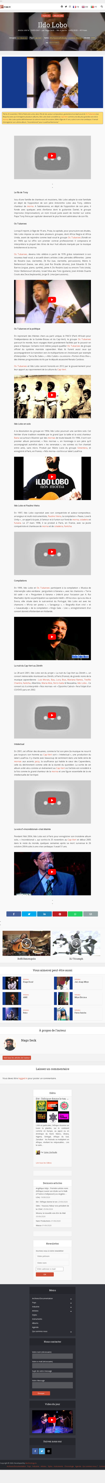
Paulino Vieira (54, 516)
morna (5, 119)
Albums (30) (58, 16)
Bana (16, 437)
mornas (51, 437)
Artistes (26, 979)
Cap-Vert (37, 38)
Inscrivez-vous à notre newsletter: (50, 1251)
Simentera (82, 447)
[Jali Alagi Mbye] (63, 983)
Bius (64, 679)
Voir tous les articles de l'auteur (17, 1057)
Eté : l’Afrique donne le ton (52, 1098)
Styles (34, 1315)
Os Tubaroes (22, 38)
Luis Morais (44, 679)
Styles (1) (46, 16)
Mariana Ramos (75, 679)
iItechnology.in (30, 1463)
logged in (22, 1078)
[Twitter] (42, 1451)
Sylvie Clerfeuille (50, 1152)
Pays (34, 1302)
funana (17, 522)
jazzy (37, 761)
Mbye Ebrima (81, 997)
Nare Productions (43, 1221)
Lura (58, 679)
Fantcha (68, 526)
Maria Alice (47, 683)
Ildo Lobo (52, 24)
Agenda (35, 1327)
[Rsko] (12, 1014)
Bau (53, 679)
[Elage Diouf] (12, 983)
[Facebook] (35, 1451)
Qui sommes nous (39, 1331)
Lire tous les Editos (44, 1163)
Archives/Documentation (42, 1298)
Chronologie (69, 1466)
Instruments (37, 1319)
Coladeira (71, 38)
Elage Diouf (28, 982)
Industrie (35, 1306)
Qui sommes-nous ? (90, 1466)
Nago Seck (49, 30)
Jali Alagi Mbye (82, 982)
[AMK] (12, 998)
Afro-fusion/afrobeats (58, 38)
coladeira (84, 519)
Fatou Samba (80, 1012)
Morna (78, 38)
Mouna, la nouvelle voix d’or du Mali (51, 1213)
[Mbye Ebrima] (63, 998)
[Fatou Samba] (63, 1014)
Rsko (25, 1012)
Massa (38, 1225)
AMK (25, 997)
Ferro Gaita (58, 683)
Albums (35, 1323)
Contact (102, 1466)
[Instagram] (48, 1451)
